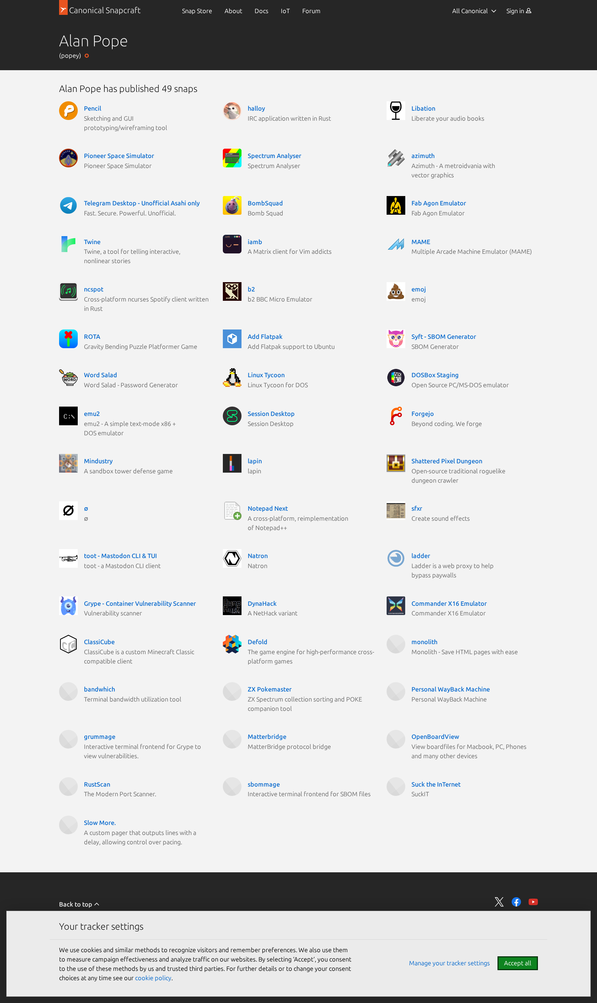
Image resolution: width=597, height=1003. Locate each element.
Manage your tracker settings (449, 962)
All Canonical (470, 10)
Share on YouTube (533, 902)
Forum (311, 10)
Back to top (76, 904)
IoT (285, 10)
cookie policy (153, 977)
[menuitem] (197, 11)
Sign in (515, 10)
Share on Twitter (499, 902)
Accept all (517, 962)
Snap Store (197, 10)
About (233, 10)
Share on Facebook (516, 902)
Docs (261, 10)
